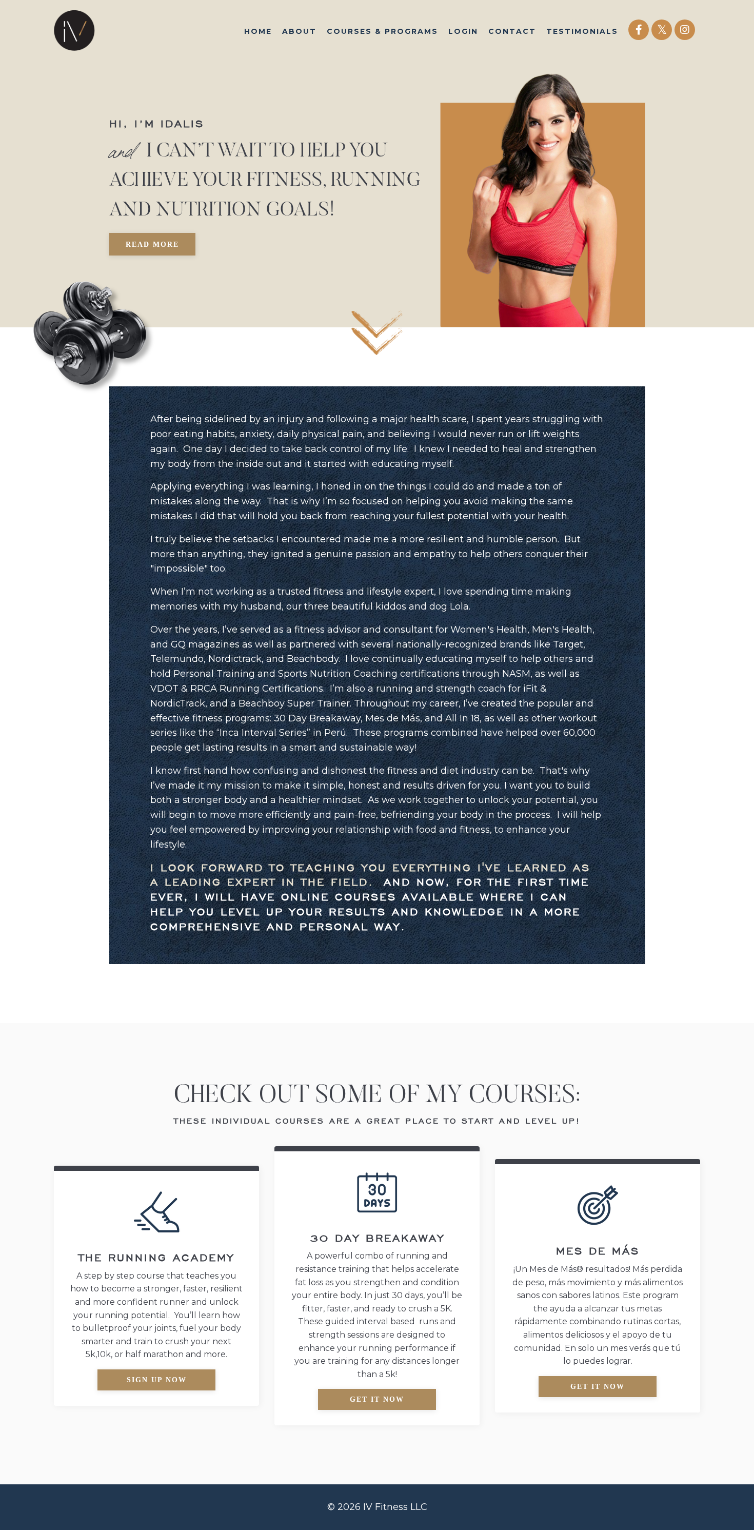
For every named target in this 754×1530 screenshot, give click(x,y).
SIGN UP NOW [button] (157, 1380)
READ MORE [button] (152, 244)
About (299, 31)
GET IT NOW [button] (377, 1399)
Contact (512, 31)
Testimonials (582, 31)
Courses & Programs (382, 31)
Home (258, 31)
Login (463, 31)
